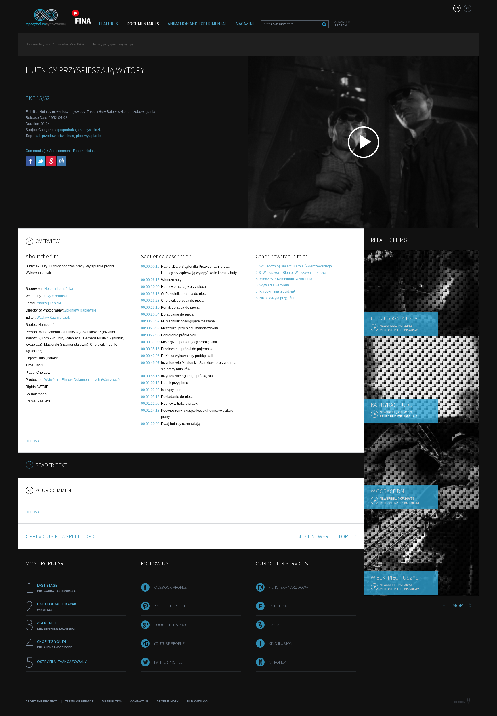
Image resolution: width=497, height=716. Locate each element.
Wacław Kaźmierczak (53, 318)
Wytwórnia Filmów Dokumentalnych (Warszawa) (82, 380)
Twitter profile (168, 662)
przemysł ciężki (90, 130)
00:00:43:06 (150, 356)
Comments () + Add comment (48, 151)
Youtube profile (169, 643)
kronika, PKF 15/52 (71, 44)
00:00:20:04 (150, 314)
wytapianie (92, 136)
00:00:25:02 (150, 328)
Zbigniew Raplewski (80, 310)
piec (79, 136)
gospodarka (66, 130)
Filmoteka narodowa (288, 587)
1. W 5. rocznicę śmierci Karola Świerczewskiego (294, 266)
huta (70, 136)
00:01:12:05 (150, 404)
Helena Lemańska (58, 289)
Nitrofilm (277, 662)
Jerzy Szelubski (55, 296)
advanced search (342, 23)
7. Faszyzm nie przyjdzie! (275, 292)
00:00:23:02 (150, 321)
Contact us (139, 701)
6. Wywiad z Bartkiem (272, 285)
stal (37, 136)
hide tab (32, 440)
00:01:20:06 (150, 424)
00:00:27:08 (150, 335)
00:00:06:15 (150, 280)
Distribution (112, 701)
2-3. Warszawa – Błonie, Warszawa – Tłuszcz (291, 273)
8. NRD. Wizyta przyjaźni (275, 298)
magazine (245, 23)
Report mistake (85, 151)
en (457, 8)
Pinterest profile (170, 606)
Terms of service (79, 701)
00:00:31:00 (150, 342)
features (108, 23)
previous (62, 536)
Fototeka (278, 606)
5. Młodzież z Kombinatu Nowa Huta (284, 279)
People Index (168, 701)
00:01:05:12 (150, 397)
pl (467, 8)
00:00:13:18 (150, 294)
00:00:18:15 (150, 307)
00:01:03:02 (150, 390)
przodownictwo (54, 136)
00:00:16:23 (150, 301)
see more (454, 605)
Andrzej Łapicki (49, 303)
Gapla (274, 624)
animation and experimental (197, 23)
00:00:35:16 (150, 349)
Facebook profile (170, 587)
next (325, 536)
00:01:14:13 (150, 411)
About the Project (41, 701)
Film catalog (197, 701)
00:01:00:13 (150, 383)
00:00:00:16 (150, 267)
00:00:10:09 (150, 287)
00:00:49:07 (150, 363)
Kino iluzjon (281, 643)
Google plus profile (173, 624)
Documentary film (38, 44)
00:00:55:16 (150, 376)
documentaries (143, 23)
